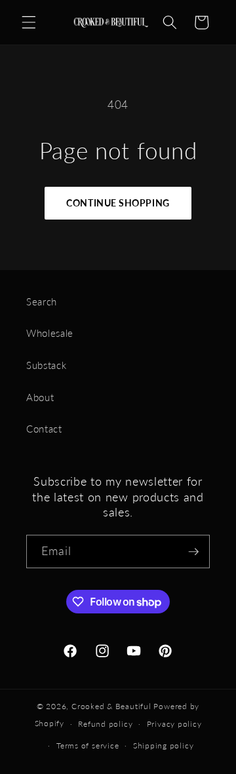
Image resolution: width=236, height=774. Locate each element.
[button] (29, 22)
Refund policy (105, 724)
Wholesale (49, 333)
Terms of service (87, 745)
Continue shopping (117, 202)
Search (41, 301)
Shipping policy (163, 745)
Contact (44, 429)
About (40, 397)
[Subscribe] (193, 552)
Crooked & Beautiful (111, 706)
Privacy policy (174, 724)
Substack (46, 365)
